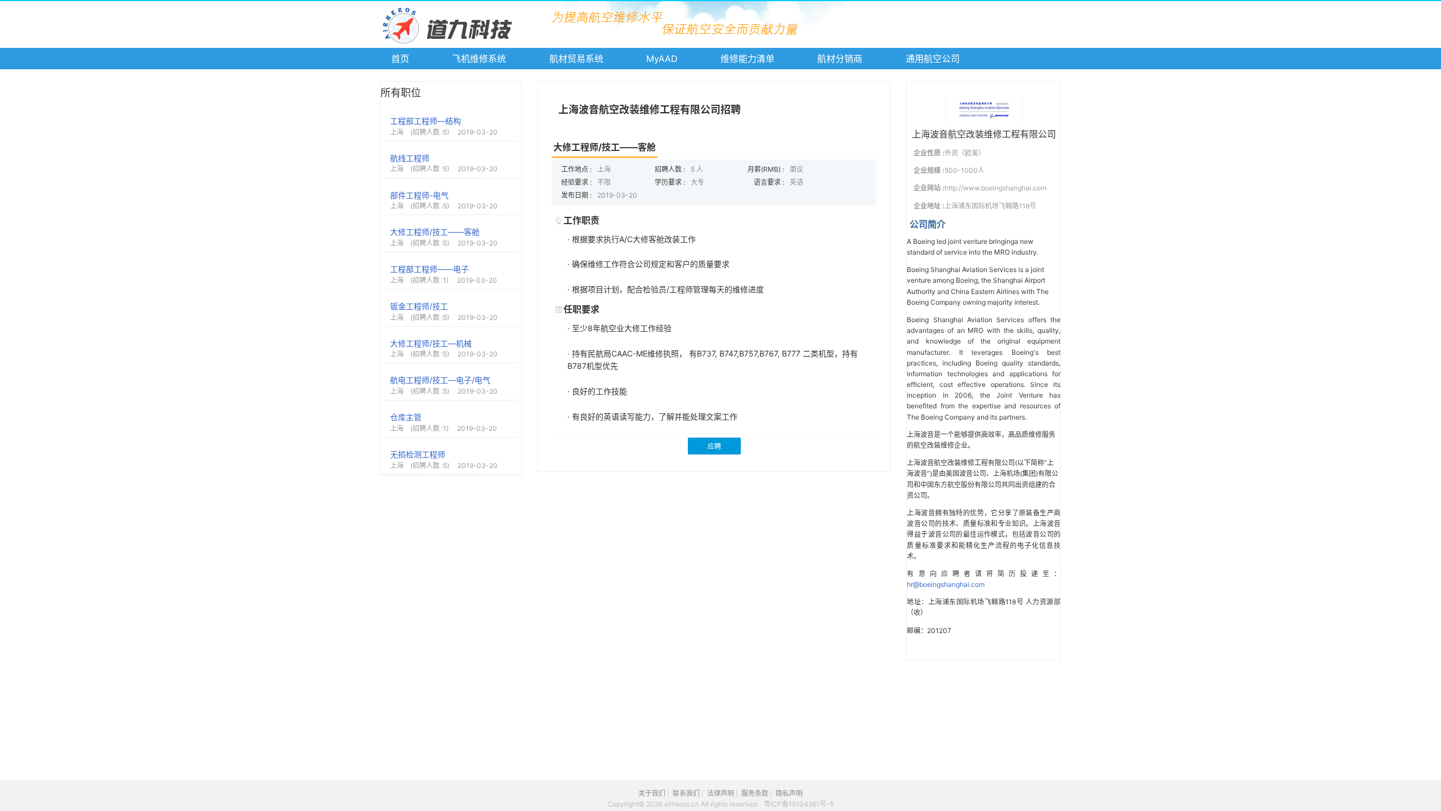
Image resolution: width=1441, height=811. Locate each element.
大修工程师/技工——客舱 (435, 232)
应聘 (714, 447)
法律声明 (720, 793)
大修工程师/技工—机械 (431, 343)
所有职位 (401, 93)
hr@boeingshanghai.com (945, 584)
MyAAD (662, 58)
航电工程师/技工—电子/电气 (440, 380)
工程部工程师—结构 (425, 121)
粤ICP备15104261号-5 (799, 804)
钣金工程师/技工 (419, 306)
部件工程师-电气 (419, 195)
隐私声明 (789, 793)
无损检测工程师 (417, 454)
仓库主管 (406, 417)
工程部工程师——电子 (429, 269)
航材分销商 (839, 58)
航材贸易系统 (576, 58)
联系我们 (686, 793)
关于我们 (651, 793)
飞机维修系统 (479, 58)
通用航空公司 (933, 58)
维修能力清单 (747, 58)
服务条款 (754, 793)
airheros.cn (682, 804)
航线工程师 (409, 158)
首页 (400, 58)
